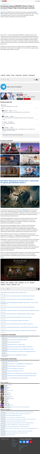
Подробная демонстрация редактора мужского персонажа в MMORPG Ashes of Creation (18, 349)
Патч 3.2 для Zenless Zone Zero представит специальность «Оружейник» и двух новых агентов (16, 413)
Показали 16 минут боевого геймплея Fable (8, 434)
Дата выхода (25, 75)
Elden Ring (25, 210)
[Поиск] (35, 1)
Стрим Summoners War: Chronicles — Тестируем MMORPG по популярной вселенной (17, 363)
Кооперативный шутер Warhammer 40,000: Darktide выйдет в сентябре (14, 339)
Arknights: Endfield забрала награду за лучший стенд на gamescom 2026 (13, 292)
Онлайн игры (14, 440)
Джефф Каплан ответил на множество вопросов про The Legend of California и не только (9, 175)
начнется (16, 46)
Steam (1, 213)
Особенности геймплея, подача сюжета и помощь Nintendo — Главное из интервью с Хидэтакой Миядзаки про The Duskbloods (9, 163)
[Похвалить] (1, 80)
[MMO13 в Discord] (27, 442)
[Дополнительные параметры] (39, 79)
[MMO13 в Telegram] (24, 442)
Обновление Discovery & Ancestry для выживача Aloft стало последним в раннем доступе (16, 323)
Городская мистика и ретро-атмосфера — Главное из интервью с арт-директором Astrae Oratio (30, 163)
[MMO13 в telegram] (12, 89)
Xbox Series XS (14, 284)
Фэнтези (12, 75)
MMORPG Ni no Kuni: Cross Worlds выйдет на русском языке (13, 368)
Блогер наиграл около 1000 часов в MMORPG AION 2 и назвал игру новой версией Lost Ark (15, 424)
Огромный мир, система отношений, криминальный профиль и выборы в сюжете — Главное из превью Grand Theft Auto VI (30, 152)
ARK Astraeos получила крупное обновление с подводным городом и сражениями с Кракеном (17, 313)
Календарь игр (14, 444)
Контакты (20, 448)
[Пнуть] (5, 80)
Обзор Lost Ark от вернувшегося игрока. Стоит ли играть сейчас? (13, 344)
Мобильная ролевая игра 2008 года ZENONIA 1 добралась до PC (11, 415)
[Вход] (38, 1)
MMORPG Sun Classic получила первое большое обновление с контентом (15, 337)
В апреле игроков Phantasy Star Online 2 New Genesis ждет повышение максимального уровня (19, 375)
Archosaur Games (18, 75)
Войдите (10, 134)
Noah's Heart (20, 93)
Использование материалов (23, 445)
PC (28, 282)
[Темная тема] (37, 1)
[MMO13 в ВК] (20, 442)
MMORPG (8, 75)
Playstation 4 (32, 282)
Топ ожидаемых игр (15, 443)
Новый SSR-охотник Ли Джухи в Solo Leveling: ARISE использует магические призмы (15, 317)
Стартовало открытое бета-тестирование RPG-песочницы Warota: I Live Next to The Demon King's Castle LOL (18, 419)
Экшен (16, 282)
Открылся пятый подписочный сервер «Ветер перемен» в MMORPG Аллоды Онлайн (17, 346)
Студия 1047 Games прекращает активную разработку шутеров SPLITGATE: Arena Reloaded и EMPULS (19, 327)
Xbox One (8, 284)
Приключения (11, 282)
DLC (18, 284)
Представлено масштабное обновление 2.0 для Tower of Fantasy (13, 366)
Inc (25, 282)
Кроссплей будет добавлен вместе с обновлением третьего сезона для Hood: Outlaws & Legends (19, 373)
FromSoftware (21, 282)
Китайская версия (31, 75)
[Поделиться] (8, 79)
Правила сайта (21, 447)
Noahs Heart (3, 75)
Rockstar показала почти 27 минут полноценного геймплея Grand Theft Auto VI (14, 320)
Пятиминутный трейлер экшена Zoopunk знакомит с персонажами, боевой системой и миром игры (18, 330)
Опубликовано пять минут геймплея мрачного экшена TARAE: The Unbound (13, 417)
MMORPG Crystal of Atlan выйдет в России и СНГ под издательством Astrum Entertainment (30, 176)
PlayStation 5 (3, 284)
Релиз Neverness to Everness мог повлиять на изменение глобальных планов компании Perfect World (10, 152)
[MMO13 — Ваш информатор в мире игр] (4, 1)
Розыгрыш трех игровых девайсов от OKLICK (10, 361)
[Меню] (1, 1)
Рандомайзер (14, 446)
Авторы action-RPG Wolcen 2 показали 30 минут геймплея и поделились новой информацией (17, 307)
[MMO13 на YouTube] (30, 442)
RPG (7, 282)
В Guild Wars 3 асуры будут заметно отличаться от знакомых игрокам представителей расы (17, 299)
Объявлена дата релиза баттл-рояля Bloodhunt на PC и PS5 (12, 370)
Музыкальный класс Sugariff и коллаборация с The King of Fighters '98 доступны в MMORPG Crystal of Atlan (19, 310)
